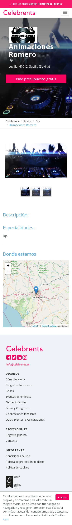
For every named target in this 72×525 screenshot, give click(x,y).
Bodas (10, 391)
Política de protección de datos (25, 462)
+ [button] (8, 265)
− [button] (8, 271)
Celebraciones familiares (21, 414)
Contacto (11, 440)
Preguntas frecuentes (19, 385)
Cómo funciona (15, 379)
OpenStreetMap (49, 325)
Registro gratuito (16, 435)
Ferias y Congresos (18, 408)
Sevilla (27, 121)
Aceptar (62, 497)
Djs (38, 121)
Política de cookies (17, 467)
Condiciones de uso (18, 456)
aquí (5, 519)
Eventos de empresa (18, 396)
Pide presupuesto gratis (36, 79)
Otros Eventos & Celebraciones (25, 419)
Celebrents (12, 121)
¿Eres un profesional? (36, 4)
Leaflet (34, 325)
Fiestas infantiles (16, 402)
